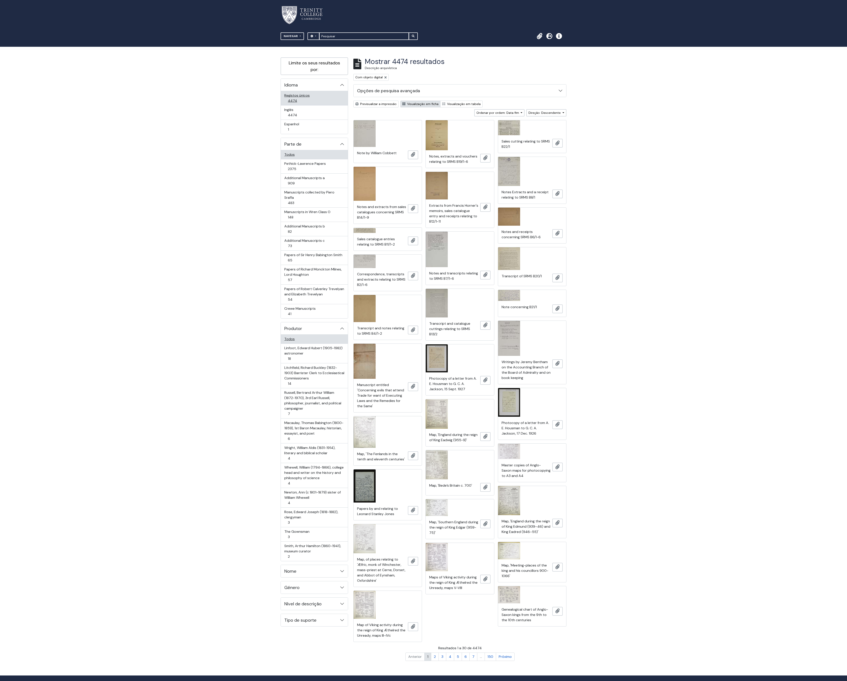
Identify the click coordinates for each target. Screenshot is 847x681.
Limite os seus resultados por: (314, 66)
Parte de (293, 144)
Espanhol (294, 127)
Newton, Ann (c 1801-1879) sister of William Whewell (312, 497)
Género (292, 587)
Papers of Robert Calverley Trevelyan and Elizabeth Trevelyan (314, 294)
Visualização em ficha (422, 104)
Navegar (291, 36)
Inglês (298, 112)
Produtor (293, 328)
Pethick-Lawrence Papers (305, 166)
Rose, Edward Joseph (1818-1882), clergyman (311, 517)
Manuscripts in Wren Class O (307, 214)
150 (490, 656)
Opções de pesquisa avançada (388, 91)
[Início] (304, 15)
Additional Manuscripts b (304, 229)
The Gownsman (296, 534)
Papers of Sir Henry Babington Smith (313, 257)
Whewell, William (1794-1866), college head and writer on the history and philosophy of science (314, 475)
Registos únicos (298, 98)
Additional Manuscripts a (304, 180)
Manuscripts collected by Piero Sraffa (309, 197)
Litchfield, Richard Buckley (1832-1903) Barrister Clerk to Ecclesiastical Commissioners (314, 375)
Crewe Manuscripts (300, 311)
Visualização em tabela (463, 104)
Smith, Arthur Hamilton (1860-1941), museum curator (312, 551)
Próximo (505, 656)
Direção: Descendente (545, 113)
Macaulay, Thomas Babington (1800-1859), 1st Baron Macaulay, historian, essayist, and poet (313, 430)
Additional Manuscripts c (304, 243)
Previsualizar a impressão (378, 104)
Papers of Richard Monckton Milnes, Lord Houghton (313, 274)
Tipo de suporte (300, 620)
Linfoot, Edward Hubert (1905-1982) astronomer (313, 353)
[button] (539, 36)
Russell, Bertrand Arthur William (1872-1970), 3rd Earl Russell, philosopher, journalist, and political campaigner (312, 403)
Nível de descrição (303, 604)
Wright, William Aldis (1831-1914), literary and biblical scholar (309, 453)
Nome (290, 571)
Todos (289, 154)
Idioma (291, 85)
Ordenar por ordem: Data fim (498, 113)
